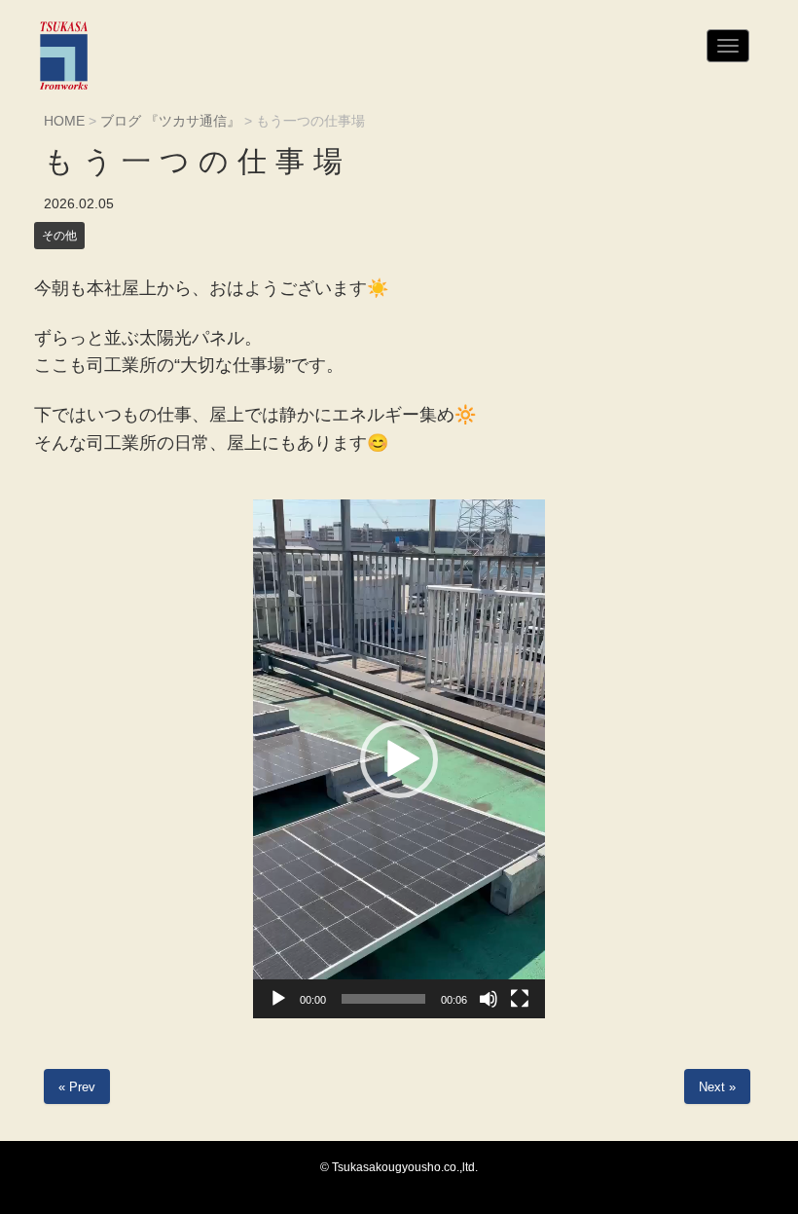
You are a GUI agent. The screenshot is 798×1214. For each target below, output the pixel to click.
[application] (399, 758)
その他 (59, 235)
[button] (399, 759)
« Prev (76, 1087)
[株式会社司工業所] (64, 55)
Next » (717, 1087)
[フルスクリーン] (519, 999)
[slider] (383, 999)
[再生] (278, 999)
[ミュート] (488, 999)
